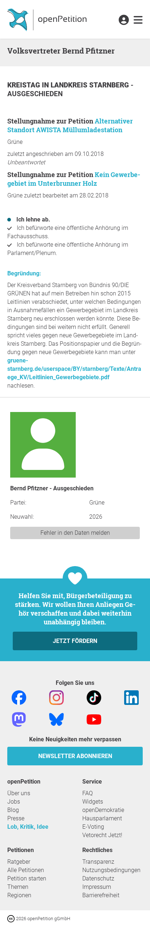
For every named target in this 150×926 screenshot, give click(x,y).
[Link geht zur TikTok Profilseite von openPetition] (94, 697)
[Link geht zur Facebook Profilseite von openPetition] (19, 697)
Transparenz (98, 861)
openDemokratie (103, 810)
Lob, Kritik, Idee (27, 826)
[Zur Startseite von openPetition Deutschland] (47, 19)
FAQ (87, 793)
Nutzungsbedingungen (111, 870)
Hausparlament (102, 818)
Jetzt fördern (75, 640)
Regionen (19, 895)
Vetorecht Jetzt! (102, 835)
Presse (15, 818)
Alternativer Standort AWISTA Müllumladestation (70, 125)
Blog (13, 810)
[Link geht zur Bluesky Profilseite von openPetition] (56, 718)
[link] (138, 20)
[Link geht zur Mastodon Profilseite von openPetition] (19, 718)
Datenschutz (98, 878)
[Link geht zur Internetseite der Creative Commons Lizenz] (11, 918)
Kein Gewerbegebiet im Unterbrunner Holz (73, 179)
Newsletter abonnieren (75, 756)
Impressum (96, 886)
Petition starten (26, 878)
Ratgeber (18, 861)
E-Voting (93, 826)
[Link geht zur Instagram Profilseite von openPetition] (56, 697)
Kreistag (24, 85)
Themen (17, 886)
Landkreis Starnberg (91, 85)
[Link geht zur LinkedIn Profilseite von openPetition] (131, 697)
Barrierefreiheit (100, 895)
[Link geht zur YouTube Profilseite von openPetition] (94, 718)
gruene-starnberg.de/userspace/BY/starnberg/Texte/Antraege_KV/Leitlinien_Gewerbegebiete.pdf (74, 369)
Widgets (92, 801)
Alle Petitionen (25, 870)
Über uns (18, 793)
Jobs (13, 801)
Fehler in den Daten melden (75, 532)
